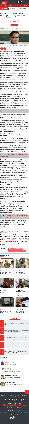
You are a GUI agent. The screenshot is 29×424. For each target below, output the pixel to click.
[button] (21, 1)
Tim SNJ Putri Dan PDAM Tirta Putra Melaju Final (15, 155)
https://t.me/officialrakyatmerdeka (10, 241)
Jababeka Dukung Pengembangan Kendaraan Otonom (14, 216)
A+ (1, 48)
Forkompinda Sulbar (21, 250)
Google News (4, 232)
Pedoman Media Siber (22, 395)
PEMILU (10, 5)
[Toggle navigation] (26, 2)
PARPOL (25, 5)
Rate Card (3, 395)
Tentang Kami (11, 395)
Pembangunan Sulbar (12, 250)
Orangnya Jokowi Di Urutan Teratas (14, 111)
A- (4, 48)
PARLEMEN (3, 5)
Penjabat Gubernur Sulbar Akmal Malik (16, 248)
